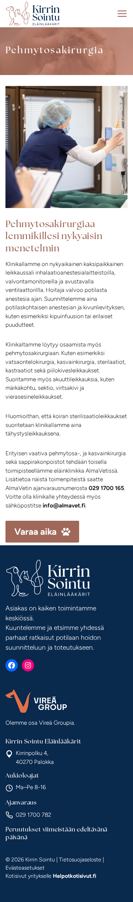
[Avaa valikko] (122, 13)
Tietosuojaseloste (80, 859)
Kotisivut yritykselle (50, 876)
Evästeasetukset (25, 867)
